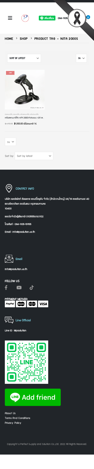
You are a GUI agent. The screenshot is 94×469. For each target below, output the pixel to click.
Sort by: (9, 156)
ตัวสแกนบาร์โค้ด (9, 114)
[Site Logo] (25, 18)
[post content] (25, 89)
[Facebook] (6, 287)
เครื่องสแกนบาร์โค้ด (24, 114)
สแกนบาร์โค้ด (16, 114)
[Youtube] (18, 287)
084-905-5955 (66, 17)
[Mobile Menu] (10, 18)
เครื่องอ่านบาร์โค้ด (34, 114)
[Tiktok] (31, 287)
